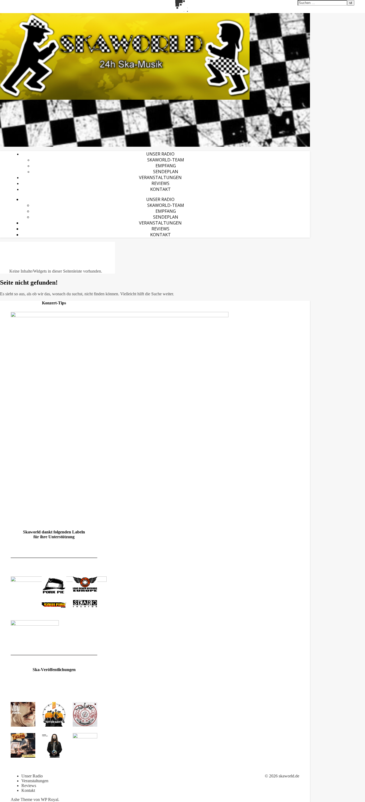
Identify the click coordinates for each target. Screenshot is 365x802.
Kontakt (160, 189)
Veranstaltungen (160, 177)
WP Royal (49, 799)
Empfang (166, 166)
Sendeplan (165, 172)
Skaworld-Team (165, 160)
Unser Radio (160, 154)
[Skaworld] (155, 56)
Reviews (160, 183)
